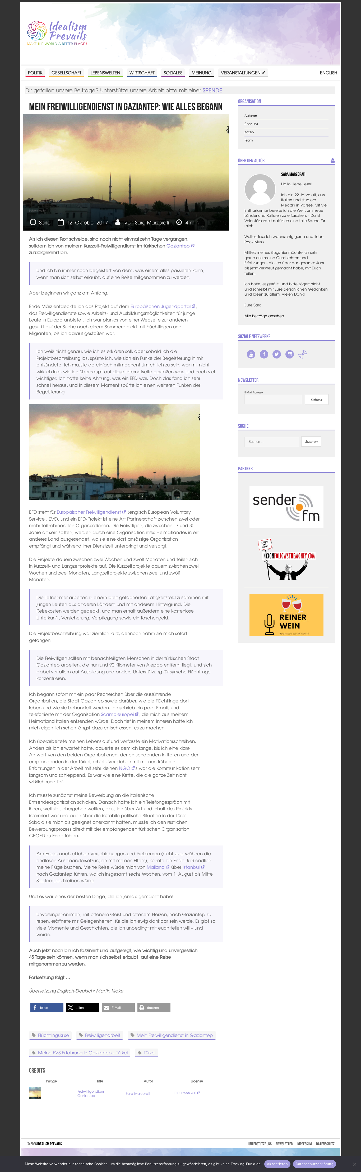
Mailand (156, 866)
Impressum (304, 1144)
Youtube (251, 354)
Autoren (250, 115)
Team (248, 140)
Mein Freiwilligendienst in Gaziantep (175, 1034)
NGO (124, 768)
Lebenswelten (105, 72)
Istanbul (191, 866)
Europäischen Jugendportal (161, 306)
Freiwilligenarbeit (102, 1034)
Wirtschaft (142, 72)
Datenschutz (325, 1144)
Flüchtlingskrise (53, 1034)
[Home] (57, 33)
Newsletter (284, 1144)
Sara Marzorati (152, 222)
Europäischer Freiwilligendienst (89, 511)
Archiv (249, 132)
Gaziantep (178, 245)
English (328, 72)
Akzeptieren (277, 1164)
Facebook (264, 354)
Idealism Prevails (49, 1144)
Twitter (276, 354)
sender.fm (302, 354)
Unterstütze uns (260, 1144)
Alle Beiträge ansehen (264, 315)
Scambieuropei (117, 714)
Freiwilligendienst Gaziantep (91, 1093)
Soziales (173, 72)
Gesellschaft (66, 72)
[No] (354, 1164)
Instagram (289, 354)
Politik (35, 72)
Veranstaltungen (241, 72)
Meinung (202, 72)
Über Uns (251, 124)
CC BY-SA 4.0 (185, 1092)
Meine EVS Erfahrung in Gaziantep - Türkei (83, 1052)
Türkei (149, 1052)
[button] (46, 1007)
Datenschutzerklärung (315, 1164)
